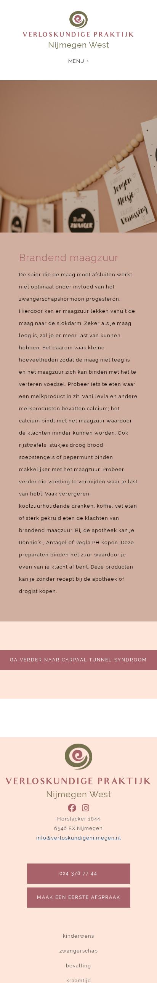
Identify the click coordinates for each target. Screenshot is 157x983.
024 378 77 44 (78, 873)
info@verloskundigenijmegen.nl (78, 838)
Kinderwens (78, 936)
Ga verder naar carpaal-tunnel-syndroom (78, 660)
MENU (76, 61)
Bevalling (78, 966)
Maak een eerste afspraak (78, 897)
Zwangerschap (78, 951)
